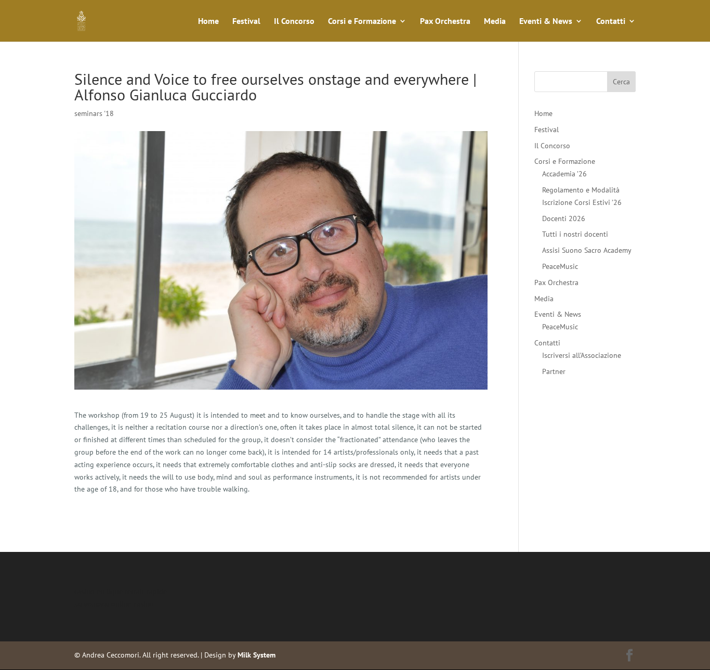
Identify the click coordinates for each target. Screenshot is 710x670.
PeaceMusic (560, 266)
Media (495, 21)
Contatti (610, 21)
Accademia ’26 (564, 173)
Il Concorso (294, 21)
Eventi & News (545, 21)
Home (208, 21)
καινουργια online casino (114, 604)
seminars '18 (94, 113)
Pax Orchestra (445, 21)
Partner (554, 371)
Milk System (256, 655)
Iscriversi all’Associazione (581, 355)
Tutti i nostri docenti (575, 234)
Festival (246, 21)
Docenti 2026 (563, 218)
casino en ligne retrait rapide (120, 591)
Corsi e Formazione (362, 21)
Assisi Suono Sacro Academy (587, 250)
